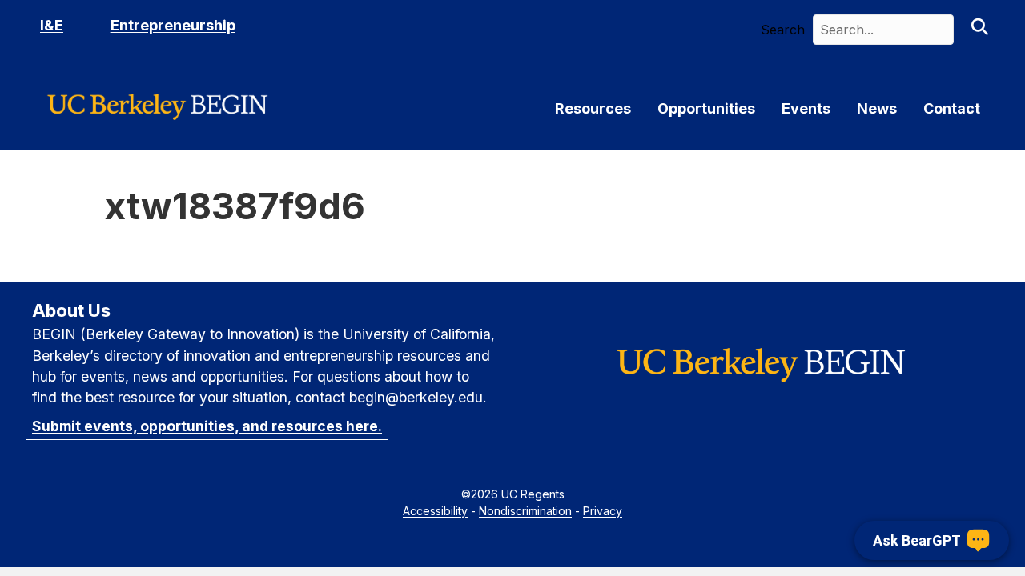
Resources (593, 109)
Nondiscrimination (525, 511)
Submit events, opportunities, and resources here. (207, 426)
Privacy (602, 511)
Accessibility (435, 511)
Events (806, 109)
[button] (979, 29)
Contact (951, 109)
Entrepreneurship (173, 25)
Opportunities (706, 109)
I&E (51, 25)
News (877, 109)
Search (783, 30)
